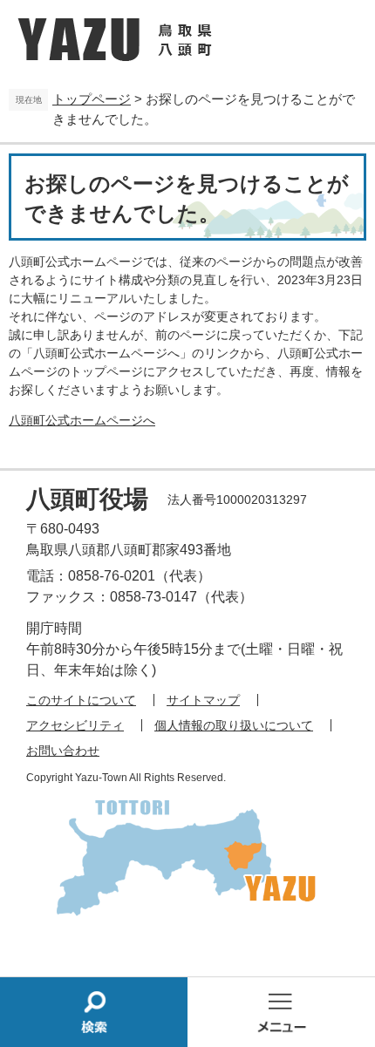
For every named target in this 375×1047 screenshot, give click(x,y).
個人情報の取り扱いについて (233, 725)
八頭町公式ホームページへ (82, 420)
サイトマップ (203, 700)
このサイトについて (81, 700)
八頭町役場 (87, 499)
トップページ (91, 99)
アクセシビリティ (75, 725)
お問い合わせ (62, 751)
